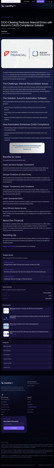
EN (46, 1)
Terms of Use (49, 465)
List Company (30, 409)
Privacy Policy (42, 465)
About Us (29, 399)
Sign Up (41, 1)
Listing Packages (5, 404)
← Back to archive (7, 17)
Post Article (26, 1)
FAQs (2, 414)
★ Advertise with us (31, 407)
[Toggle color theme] (52, 1)
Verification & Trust (5, 409)
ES (49, 1)
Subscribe (14, 428)
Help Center (30, 404)
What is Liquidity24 (5, 399)
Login (33, 1)
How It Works (4, 402)
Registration (30, 412)
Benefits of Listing (5, 407)
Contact (3, 412)
